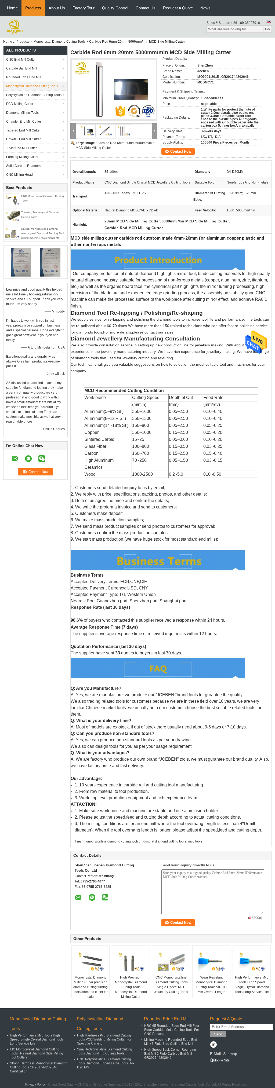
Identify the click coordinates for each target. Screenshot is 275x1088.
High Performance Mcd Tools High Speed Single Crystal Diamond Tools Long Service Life (251, 985)
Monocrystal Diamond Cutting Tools (59, 41)
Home (12, 8)
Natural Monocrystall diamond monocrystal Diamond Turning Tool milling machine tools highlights (42, 233)
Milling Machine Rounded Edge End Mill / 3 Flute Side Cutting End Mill (170, 1042)
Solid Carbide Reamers (23, 166)
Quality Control (115, 8)
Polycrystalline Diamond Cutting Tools (33, 95)
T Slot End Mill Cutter (21, 148)
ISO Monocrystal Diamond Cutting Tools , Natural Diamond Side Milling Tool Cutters (36, 1053)
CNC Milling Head (19, 175)
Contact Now (180, 151)
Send (218, 1034)
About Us (57, 8)
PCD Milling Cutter (19, 104)
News (205, 8)
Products (33, 8)
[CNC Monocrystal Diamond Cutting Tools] (12, 200)
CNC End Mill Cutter (21, 59)
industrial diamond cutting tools (163, 841)
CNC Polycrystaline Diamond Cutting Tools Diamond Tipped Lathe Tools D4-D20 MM (105, 1063)
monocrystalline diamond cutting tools (111, 841)
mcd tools (195, 841)
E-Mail (215, 1054)
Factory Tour (84, 8)
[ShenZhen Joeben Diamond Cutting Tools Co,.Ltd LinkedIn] (213, 1045)
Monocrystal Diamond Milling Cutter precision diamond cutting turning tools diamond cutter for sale (90, 987)
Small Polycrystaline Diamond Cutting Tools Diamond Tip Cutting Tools (104, 1051)
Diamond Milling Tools (22, 113)
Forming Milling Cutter (22, 157)
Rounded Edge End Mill (23, 77)
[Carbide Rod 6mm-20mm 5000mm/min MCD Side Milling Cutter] (114, 89)
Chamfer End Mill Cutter (23, 121)
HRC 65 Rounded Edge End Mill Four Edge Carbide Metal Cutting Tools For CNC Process (171, 1030)
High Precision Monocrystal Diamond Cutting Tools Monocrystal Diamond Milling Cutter (131, 987)
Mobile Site (221, 1060)
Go (267, 29)
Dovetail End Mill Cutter (23, 139)
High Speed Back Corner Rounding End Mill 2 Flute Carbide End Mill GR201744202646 (170, 1054)
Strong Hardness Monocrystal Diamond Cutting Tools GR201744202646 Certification (38, 1067)
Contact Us (145, 8)
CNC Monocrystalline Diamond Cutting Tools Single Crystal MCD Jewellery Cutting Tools (171, 985)
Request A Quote (178, 8)
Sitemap (230, 1054)
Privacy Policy (35, 1084)
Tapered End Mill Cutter (23, 130)
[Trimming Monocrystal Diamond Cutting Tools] (12, 216)
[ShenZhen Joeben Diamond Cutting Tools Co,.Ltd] (14, 26)
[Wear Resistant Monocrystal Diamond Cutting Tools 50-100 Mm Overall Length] (211, 961)
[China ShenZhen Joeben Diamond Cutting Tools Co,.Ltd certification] (20, 262)
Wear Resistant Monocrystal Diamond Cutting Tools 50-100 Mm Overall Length (211, 985)
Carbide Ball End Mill (21, 68)
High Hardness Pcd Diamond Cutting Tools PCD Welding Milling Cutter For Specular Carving (104, 1039)
